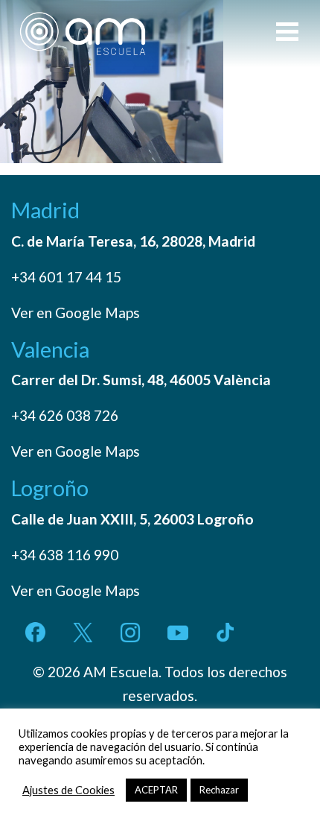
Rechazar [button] (219, 790)
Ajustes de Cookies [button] (68, 790)
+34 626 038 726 (64, 415)
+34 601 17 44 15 (66, 276)
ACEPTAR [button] (156, 790)
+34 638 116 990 (64, 554)
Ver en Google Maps (75, 312)
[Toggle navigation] (287, 33)
